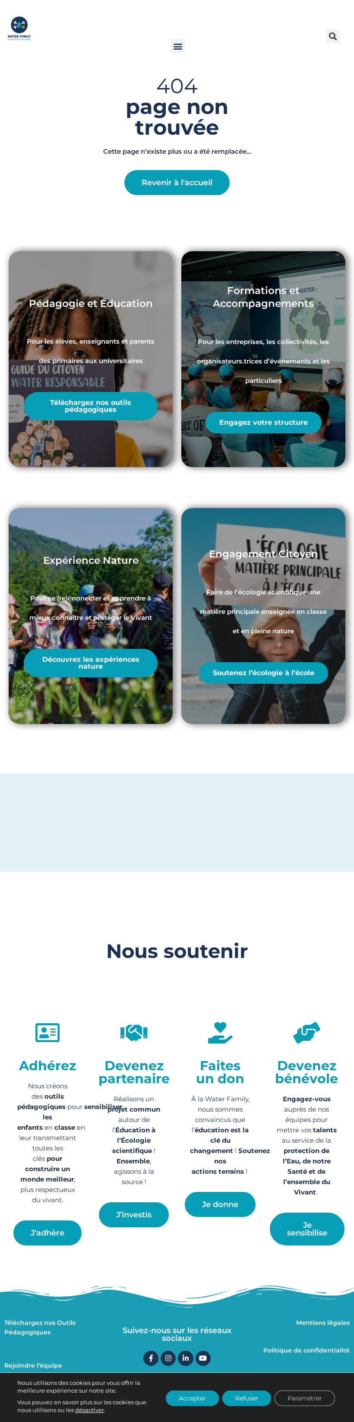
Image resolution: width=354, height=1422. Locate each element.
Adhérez (47, 1066)
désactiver (89, 1409)
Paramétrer (305, 1398)
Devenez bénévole (306, 1072)
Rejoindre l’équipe (33, 1365)
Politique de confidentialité (306, 1350)
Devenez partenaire (134, 1072)
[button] (178, 46)
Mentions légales (323, 1323)
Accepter (192, 1398)
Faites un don (220, 1072)
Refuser (246, 1398)
